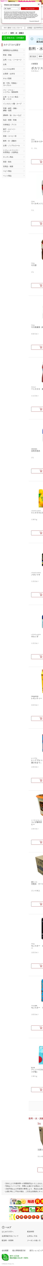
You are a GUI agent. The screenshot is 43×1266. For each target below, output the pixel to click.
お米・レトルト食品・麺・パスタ (11, 98)
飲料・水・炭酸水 (9, 141)
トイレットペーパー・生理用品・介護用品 (11, 151)
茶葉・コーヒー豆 (9, 136)
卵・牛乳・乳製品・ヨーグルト (10, 84)
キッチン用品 (8, 157)
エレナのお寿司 (9, 69)
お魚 (4, 64)
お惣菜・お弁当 (9, 74)
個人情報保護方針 (19, 1250)
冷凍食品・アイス (9, 125)
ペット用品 (7, 176)
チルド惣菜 (7, 78)
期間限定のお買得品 (10, 50)
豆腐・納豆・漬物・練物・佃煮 (10, 109)
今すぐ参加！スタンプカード (13, 28)
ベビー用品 (7, 171)
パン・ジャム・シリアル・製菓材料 (10, 91)
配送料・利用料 (7, 1240)
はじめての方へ (7, 1232)
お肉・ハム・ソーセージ (12, 60)
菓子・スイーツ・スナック (9, 130)
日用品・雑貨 (8, 166)
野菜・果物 (7, 55)
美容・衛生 (7, 162)
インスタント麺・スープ (12, 104)
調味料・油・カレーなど (12, 115)
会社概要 (5, 1250)
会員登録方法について (10, 1236)
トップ (4, 33)
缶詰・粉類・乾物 (9, 120)
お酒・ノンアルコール (11, 145)
